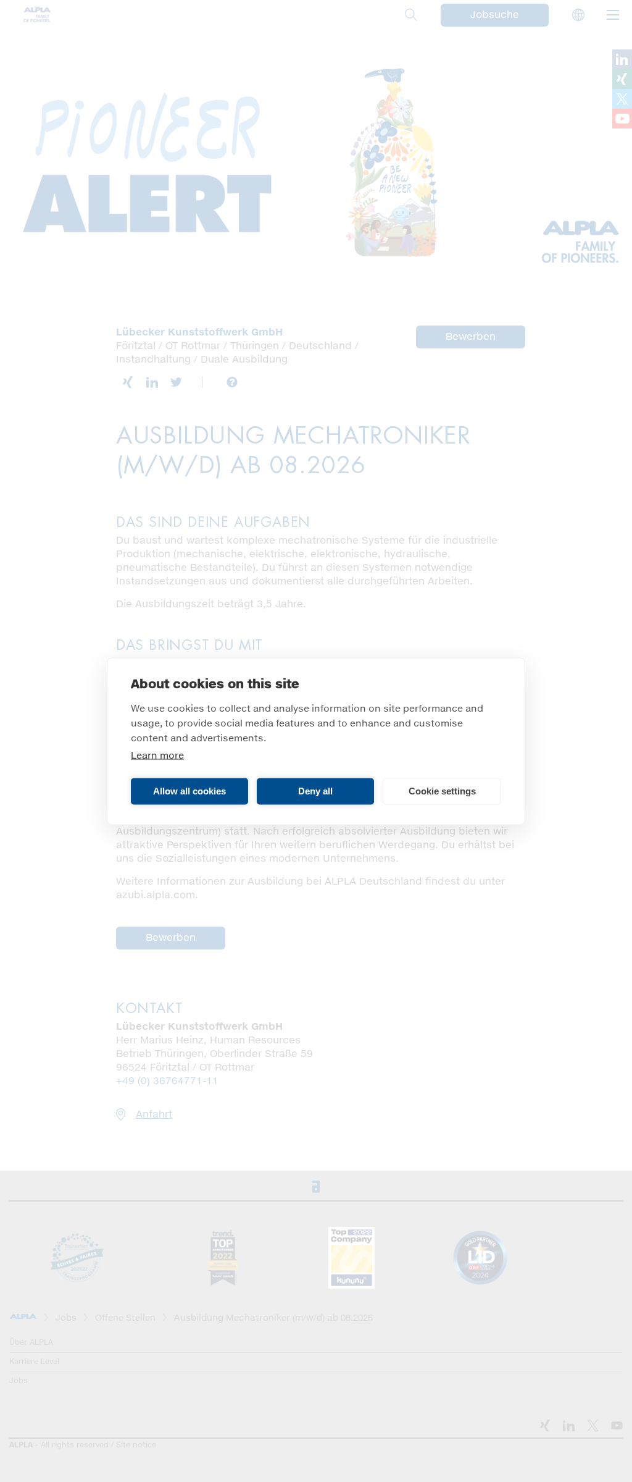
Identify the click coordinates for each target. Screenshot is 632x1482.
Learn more (157, 755)
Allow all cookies (189, 791)
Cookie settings (442, 791)
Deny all (315, 791)
